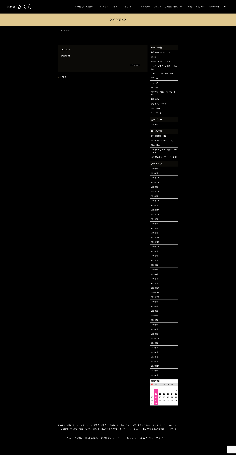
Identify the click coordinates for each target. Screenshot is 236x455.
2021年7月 (155, 260)
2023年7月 (155, 205)
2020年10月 (155, 297)
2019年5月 (155, 352)
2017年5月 (155, 375)
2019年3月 (155, 361)
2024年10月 (155, 191)
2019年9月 (155, 343)
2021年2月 (155, 279)
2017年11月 (155, 366)
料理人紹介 (200, 7)
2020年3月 (155, 329)
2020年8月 (155, 306)
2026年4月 (155, 169)
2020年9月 (155, 302)
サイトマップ (156, 113)
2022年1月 (155, 233)
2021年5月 (155, 270)
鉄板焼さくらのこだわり (84, 7)
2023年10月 (155, 201)
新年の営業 (155, 145)
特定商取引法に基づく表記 (161, 52)
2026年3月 (155, 173)
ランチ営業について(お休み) (162, 140)
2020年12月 (155, 288)
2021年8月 (155, 256)
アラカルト (116, 7)
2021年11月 (155, 242)
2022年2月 (155, 228)
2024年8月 (155, 196)
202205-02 (65, 56)
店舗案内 (157, 7)
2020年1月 (155, 334)
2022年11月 (155, 210)
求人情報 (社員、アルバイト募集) (178, 7)
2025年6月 (155, 187)
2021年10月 (155, 247)
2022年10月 (155, 214)
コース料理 (102, 7)
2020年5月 (155, 320)
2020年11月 (155, 293)
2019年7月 (155, 348)
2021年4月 (155, 274)
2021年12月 (155, 237)
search (225, 7)
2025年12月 (155, 178)
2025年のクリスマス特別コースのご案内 (164, 151)
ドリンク (128, 7)
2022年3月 (155, 224)
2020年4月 (155, 325)
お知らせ (154, 124)
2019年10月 (155, 338)
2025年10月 (155, 182)
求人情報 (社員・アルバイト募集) (164, 157)
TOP (60, 30)
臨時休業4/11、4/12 (158, 136)
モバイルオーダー (143, 7)
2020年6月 (155, 315)
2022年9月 (155, 219)
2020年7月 (155, 311)
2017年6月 (155, 371)
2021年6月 (155, 265)
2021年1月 (155, 283)
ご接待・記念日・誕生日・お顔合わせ (164, 67)
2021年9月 (155, 251)
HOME (153, 57)
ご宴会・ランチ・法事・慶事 (162, 73)
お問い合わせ (214, 7)
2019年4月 (155, 357)
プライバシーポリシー (159, 104)
